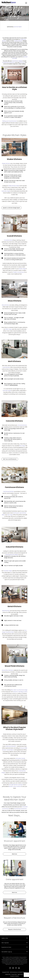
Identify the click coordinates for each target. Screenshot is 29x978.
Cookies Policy (7, 974)
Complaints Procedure (14, 976)
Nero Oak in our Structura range (19, 690)
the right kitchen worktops (16, 784)
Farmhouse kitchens (8, 491)
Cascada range (6, 191)
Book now (14, 854)
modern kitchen (18, 41)
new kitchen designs (17, 61)
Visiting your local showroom (9, 121)
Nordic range (22, 268)
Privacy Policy (14, 974)
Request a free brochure (14, 929)
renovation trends (20, 758)
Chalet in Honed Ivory (18, 272)
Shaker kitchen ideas (13, 185)
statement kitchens (11, 746)
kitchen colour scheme (15, 786)
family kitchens (14, 385)
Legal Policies (20, 974)
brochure (22, 62)
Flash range (9, 329)
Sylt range (10, 514)
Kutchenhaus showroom (20, 808)
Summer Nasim (18, 26)
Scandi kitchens (8, 240)
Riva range (22, 445)
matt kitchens (6, 367)
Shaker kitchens (6, 163)
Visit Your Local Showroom (10, 459)
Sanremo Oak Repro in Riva (20, 691)
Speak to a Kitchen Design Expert (11, 207)
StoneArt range (8, 570)
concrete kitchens (22, 425)
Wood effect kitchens (7, 670)
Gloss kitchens (5, 305)
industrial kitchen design (11, 554)
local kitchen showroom (8, 62)
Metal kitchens (6, 610)
